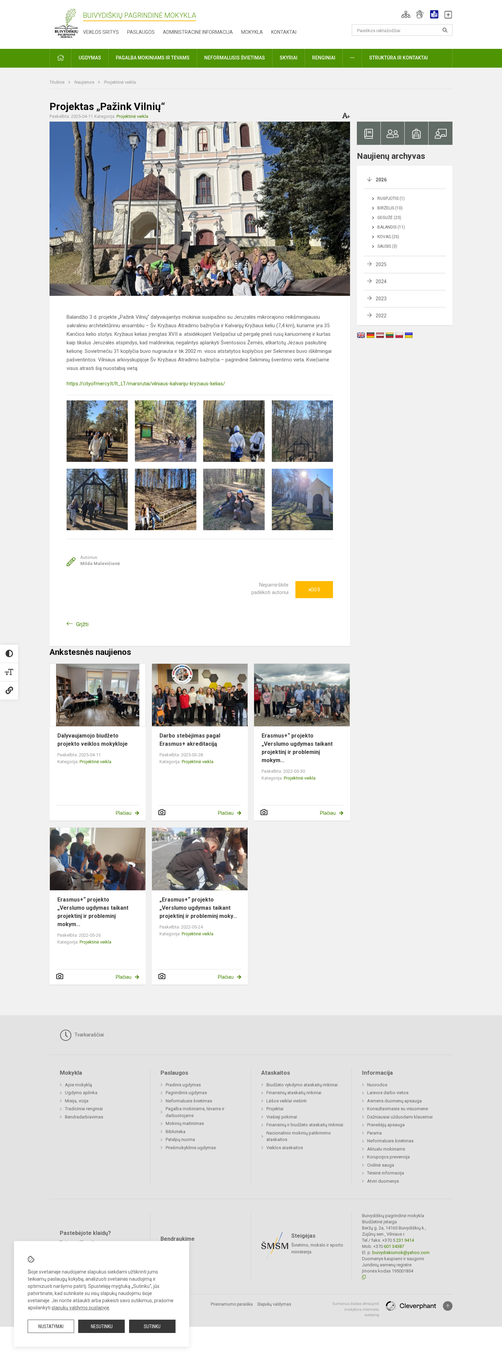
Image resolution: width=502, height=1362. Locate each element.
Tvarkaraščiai (88, 1035)
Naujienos (84, 82)
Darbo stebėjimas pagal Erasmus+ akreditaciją (189, 739)
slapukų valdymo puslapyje (80, 1307)
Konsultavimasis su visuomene (397, 1108)
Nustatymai (51, 1326)
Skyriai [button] (288, 57)
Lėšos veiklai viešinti (286, 1100)
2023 (381, 298)
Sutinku (152, 1326)
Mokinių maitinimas (185, 1123)
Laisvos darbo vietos (387, 1092)
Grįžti (82, 624)
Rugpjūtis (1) (391, 198)
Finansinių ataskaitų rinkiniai (293, 1092)
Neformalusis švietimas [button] (234, 57)
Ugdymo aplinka (81, 1092)
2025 (381, 264)
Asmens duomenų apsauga (394, 1100)
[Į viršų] (447, 1306)
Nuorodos (377, 1084)
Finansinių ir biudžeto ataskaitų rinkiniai (304, 1124)
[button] (405, 14)
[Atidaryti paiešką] (445, 30)
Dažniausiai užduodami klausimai (400, 1116)
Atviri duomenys (383, 1181)
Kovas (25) (388, 236)
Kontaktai (283, 32)
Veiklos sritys (101, 32)
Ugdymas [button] (90, 57)
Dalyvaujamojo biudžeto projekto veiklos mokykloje (92, 739)
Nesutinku (102, 1326)
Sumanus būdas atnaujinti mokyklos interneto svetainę (355, 1309)
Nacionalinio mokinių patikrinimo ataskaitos (298, 1136)
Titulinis (58, 82)
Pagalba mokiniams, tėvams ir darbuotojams (195, 1112)
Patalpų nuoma (180, 1139)
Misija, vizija (76, 1100)
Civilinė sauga (380, 1165)
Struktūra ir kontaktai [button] (398, 57)
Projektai (274, 1108)
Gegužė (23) (389, 217)
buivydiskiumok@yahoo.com (401, 1252)
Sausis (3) (387, 246)
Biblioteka (175, 1131)
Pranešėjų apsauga (386, 1124)
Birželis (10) (390, 208)
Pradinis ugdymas (183, 1084)
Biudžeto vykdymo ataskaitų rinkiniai (302, 1084)
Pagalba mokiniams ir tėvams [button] (153, 57)
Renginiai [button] (323, 57)
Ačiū (314, 590)
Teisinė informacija (385, 1172)
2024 (381, 281)
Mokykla (252, 32)
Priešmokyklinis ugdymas (191, 1147)
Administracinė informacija (198, 32)
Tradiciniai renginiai (84, 1108)
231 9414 (404, 1240)
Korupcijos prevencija (388, 1156)
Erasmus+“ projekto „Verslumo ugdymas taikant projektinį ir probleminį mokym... (297, 747)
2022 (381, 315)
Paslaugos (141, 32)
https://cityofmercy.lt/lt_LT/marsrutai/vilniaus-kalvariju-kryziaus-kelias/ (146, 384)
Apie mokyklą (78, 1084)
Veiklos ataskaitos (284, 1147)
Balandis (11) (391, 227)
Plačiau (123, 813)
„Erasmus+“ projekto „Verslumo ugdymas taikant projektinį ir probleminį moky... (198, 907)
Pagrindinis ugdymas (186, 1092)
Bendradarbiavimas (84, 1116)
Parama (374, 1133)
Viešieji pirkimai (281, 1116)
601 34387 (393, 1246)
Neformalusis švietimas (189, 1100)
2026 (381, 179)
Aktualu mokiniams (386, 1149)
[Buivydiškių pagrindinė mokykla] (66, 23)
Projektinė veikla (120, 82)
